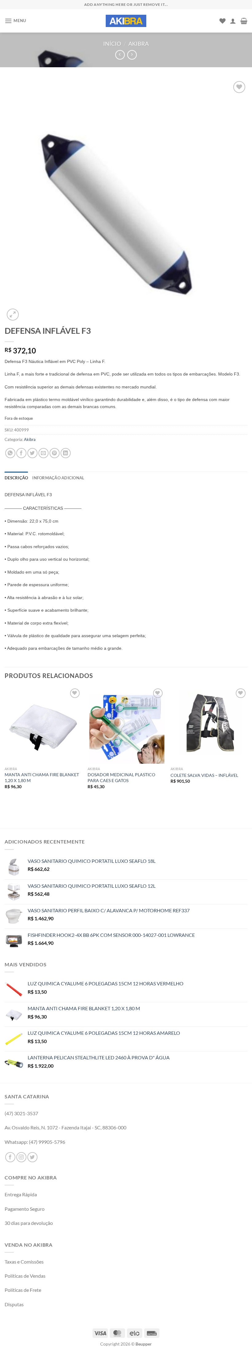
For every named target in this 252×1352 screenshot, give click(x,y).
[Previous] (5, 746)
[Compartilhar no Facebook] (21, 453)
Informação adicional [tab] (58, 477)
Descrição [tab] (16, 477)
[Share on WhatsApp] (10, 453)
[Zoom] (13, 315)
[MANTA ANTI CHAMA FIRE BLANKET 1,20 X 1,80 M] (43, 725)
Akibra (138, 43)
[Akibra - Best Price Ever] (126, 21)
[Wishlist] (222, 21)
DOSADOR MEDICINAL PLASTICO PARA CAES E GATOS (121, 777)
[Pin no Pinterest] (54, 453)
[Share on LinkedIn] (66, 453)
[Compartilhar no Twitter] (32, 453)
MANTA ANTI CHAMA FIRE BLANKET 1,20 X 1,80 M (42, 777)
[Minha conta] (233, 21)
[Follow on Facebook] (10, 1157)
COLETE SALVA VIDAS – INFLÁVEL (204, 775)
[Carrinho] (243, 21)
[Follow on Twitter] (32, 1157)
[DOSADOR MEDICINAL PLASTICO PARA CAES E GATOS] (126, 725)
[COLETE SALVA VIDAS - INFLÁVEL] (209, 725)
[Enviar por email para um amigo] (43, 453)
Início (112, 43)
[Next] (247, 746)
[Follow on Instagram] (21, 1157)
